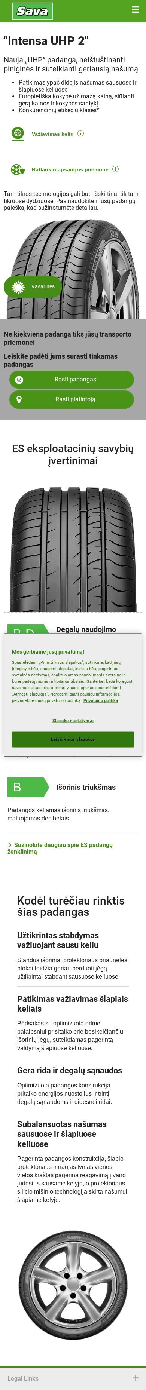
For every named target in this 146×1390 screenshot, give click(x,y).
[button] (135, 10)
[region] (73, 695)
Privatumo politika (100, 700)
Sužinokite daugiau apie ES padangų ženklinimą (60, 848)
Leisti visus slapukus (73, 739)
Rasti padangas (75, 379)
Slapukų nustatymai (73, 720)
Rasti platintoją (75, 399)
